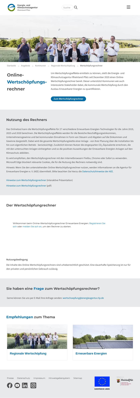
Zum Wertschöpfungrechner (68, 99)
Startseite (11, 65)
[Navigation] (129, 7)
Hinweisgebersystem (59, 378)
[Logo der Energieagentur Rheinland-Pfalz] (23, 7)
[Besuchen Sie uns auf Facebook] (10, 384)
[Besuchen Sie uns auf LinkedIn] (25, 384)
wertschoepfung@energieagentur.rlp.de (83, 298)
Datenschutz (23, 378)
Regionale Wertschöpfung (63, 65)
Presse (10, 378)
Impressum (39, 378)
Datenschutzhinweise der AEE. (97, 171)
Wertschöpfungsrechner (91, 65)
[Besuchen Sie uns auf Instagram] (33, 384)
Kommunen (40, 65)
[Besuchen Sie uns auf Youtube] (17, 384)
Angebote (25, 65)
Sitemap (77, 378)
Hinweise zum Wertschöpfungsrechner (26, 180)
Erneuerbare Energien (91, 353)
